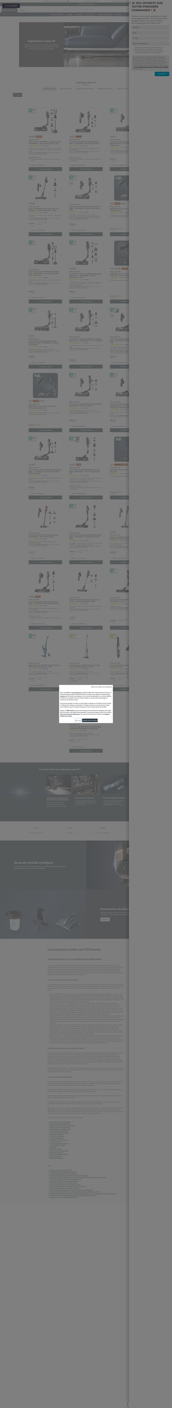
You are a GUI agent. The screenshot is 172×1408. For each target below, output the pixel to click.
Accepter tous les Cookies (90, 720)
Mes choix (78, 720)
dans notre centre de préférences (70, 714)
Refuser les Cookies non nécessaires (101, 686)
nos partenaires (76, 692)
